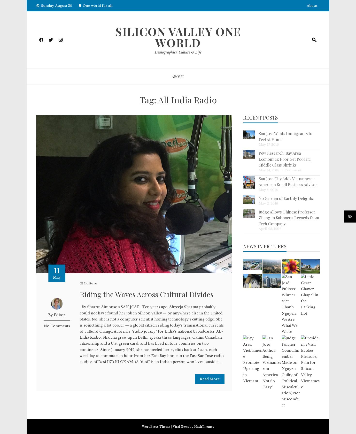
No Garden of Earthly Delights (286, 198)
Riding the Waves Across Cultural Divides (146, 294)
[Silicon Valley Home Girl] (291, 266)
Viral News (181, 426)
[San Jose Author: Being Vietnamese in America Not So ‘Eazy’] (272, 362)
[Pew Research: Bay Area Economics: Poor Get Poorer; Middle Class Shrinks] (249, 154)
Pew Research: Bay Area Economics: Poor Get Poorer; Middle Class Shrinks (285, 159)
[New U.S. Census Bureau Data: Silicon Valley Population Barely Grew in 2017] (272, 281)
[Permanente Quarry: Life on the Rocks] (272, 266)
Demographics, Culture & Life (178, 52)
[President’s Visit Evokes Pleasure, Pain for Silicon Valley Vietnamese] (310, 362)
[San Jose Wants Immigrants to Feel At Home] (249, 134)
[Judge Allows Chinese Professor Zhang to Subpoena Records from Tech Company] (249, 213)
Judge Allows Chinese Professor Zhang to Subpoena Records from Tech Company (289, 217)
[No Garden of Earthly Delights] (249, 199)
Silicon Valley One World (178, 37)
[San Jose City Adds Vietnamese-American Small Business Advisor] (249, 182)
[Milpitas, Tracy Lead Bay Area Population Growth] (252, 264)
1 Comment (291, 170)
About (312, 6)
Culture (90, 283)
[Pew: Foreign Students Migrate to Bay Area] (310, 266)
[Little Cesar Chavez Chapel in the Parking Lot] (310, 295)
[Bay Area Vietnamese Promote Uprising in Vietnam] (252, 359)
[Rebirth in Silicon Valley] (252, 281)
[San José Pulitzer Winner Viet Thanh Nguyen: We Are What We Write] (291, 304)
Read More (210, 379)
